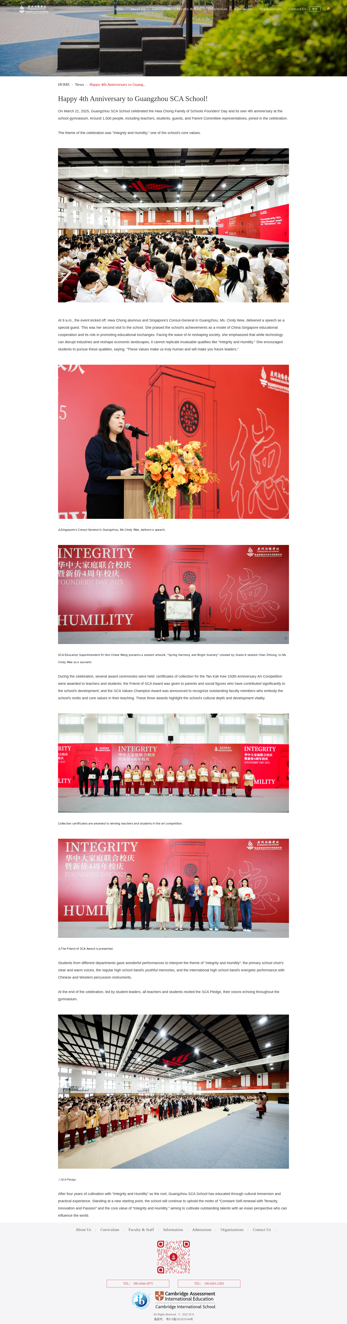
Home (119, 9)
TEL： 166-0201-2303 (209, 1283)
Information (218, 9)
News (79, 84)
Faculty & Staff (189, 9)
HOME (64, 84)
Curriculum (161, 9)
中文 (315, 8)
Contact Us (297, 9)
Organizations (270, 9)
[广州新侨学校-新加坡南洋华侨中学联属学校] (34, 14)
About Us (137, 9)
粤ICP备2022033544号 (179, 1319)
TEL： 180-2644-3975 (138, 1283)
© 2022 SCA (185, 1314)
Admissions (243, 9)
